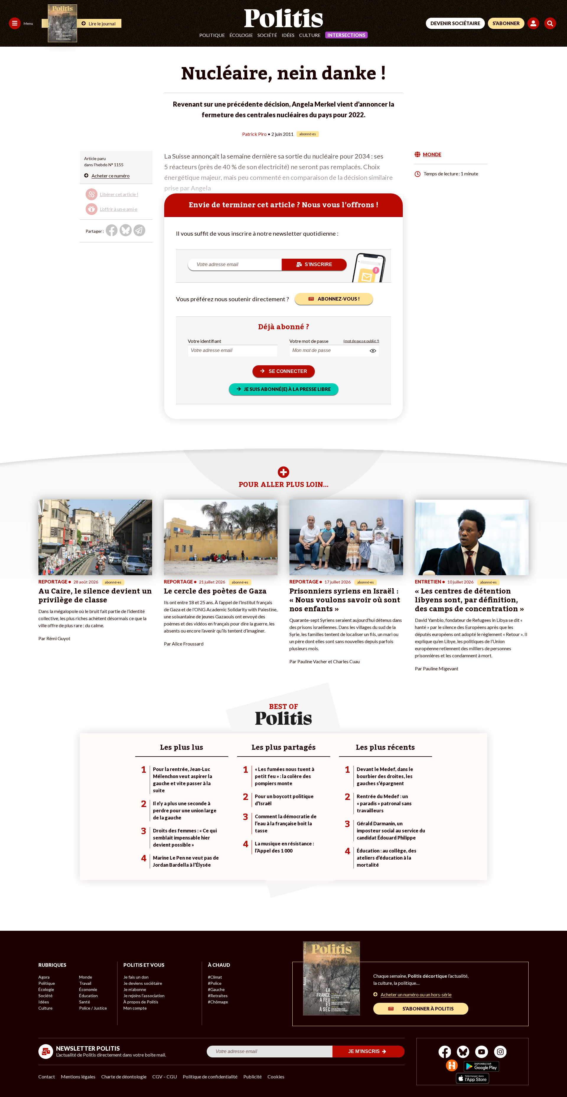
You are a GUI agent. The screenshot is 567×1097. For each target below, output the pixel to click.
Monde (85, 976)
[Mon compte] (534, 23)
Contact (46, 1076)
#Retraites (218, 995)
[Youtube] (481, 1052)
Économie (88, 989)
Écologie (241, 35)
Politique (212, 35)
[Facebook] (445, 1052)
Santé (84, 1001)
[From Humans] (452, 1066)
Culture (309, 35)
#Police (214, 983)
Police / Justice (93, 1007)
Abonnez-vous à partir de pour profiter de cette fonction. (115, 200)
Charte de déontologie (123, 1076)
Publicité (252, 1076)
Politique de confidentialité (210, 1076)
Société (267, 35)
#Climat (215, 976)
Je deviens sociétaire (142, 983)
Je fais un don (136, 976)
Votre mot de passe (308, 341)
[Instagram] (500, 1052)
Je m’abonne (134, 989)
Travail (85, 983)
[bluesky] (463, 1052)
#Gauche (216, 989)
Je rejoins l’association (143, 995)
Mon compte (135, 1007)
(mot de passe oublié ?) (361, 341)
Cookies (276, 1076)
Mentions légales (78, 1076)
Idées (288, 35)
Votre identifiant (204, 341)
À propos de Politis (140, 1001)
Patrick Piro (254, 134)
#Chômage (218, 1001)
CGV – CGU (164, 1076)
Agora (44, 976)
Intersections (346, 35)
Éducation (88, 995)
